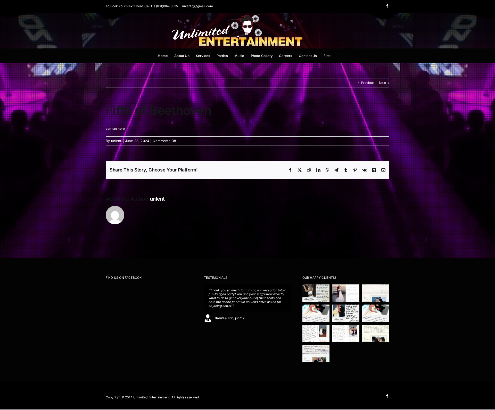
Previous (367, 83)
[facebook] (387, 396)
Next (382, 83)
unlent (116, 141)
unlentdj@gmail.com (197, 6)
